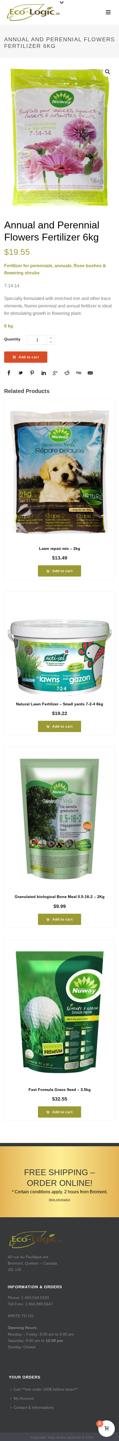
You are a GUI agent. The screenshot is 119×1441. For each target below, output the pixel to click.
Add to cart (29, 357)
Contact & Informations (34, 1407)
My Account (24, 1398)
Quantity (12, 339)
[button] (108, 72)
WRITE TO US (20, 1316)
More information (59, 1199)
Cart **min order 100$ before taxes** (45, 1389)
